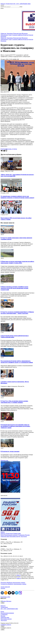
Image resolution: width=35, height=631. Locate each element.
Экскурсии (24, 536)
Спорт (10, 35)
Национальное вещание (11, 535)
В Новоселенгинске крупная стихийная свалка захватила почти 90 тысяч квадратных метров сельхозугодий (14, 288)
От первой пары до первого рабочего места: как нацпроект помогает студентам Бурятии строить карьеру (17, 196)
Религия (30, 35)
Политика (3, 36)
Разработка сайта (5, 597)
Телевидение (9, 3)
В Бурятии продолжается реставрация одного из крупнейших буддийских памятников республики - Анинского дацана (15, 426)
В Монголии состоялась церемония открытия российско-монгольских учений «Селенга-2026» (17, 262)
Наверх (3, 532)
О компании (21, 535)
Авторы (3, 588)
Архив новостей (5, 586)
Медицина (25, 33)
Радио (2, 535)
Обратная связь (5, 536)
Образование (4, 35)
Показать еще (4, 460)
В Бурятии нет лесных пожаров (10, 451)
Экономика (10, 33)
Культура (25, 35)
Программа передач (14, 536)
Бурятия (3, 149)
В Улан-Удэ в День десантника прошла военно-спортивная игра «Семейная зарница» (14, 401)
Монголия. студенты (11, 149)
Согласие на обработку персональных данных (13, 584)
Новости (3, 3)
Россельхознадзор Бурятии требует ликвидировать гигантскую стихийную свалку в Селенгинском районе (17, 361)
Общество (3, 33)
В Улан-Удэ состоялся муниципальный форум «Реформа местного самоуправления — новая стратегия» (17, 312)
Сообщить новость (6, 624)
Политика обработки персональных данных (13, 582)
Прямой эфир (22, 3)
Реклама (27, 535)
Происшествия (17, 33)
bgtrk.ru (19, 575)
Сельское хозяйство (17, 35)
